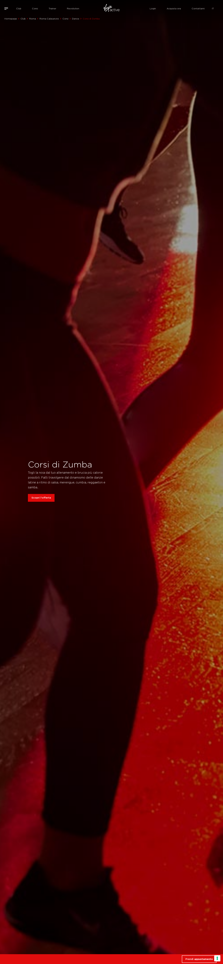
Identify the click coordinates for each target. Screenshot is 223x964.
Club (18, 8)
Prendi (199, 959)
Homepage (10, 18)
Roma (32, 18)
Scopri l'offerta (41, 497)
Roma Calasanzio (49, 18)
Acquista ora (174, 8)
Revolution (73, 8)
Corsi (35, 8)
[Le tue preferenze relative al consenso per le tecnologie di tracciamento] (217, 958)
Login (153, 8)
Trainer (52, 8)
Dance (75, 18)
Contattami (198, 8)
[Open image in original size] (111, 8)
